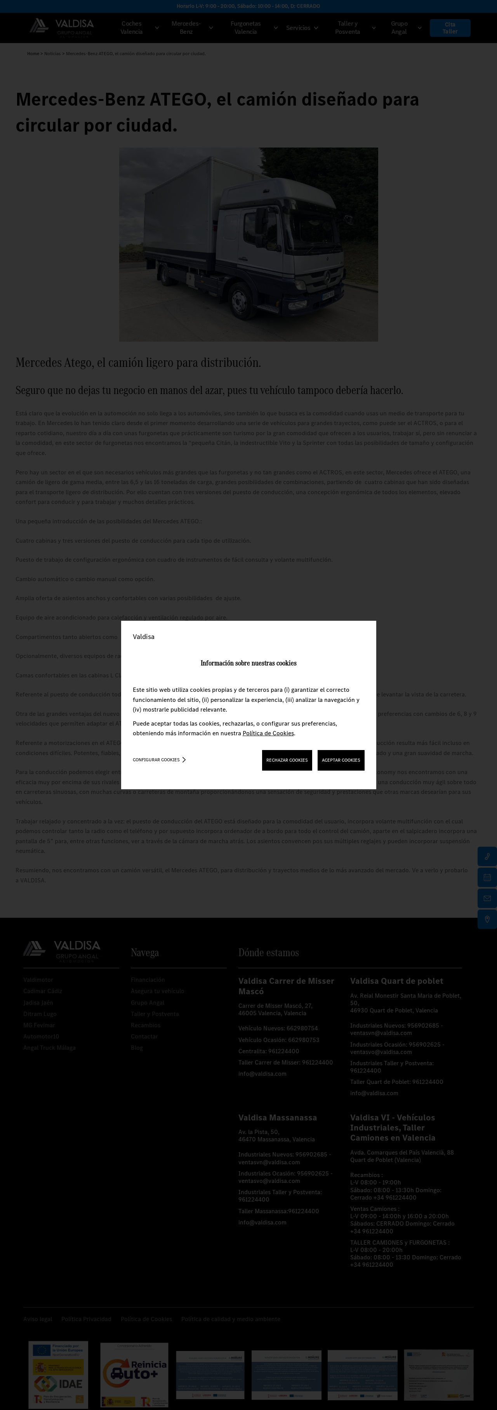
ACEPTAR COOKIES (341, 760)
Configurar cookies (156, 760)
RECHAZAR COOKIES (287, 760)
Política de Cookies (268, 733)
